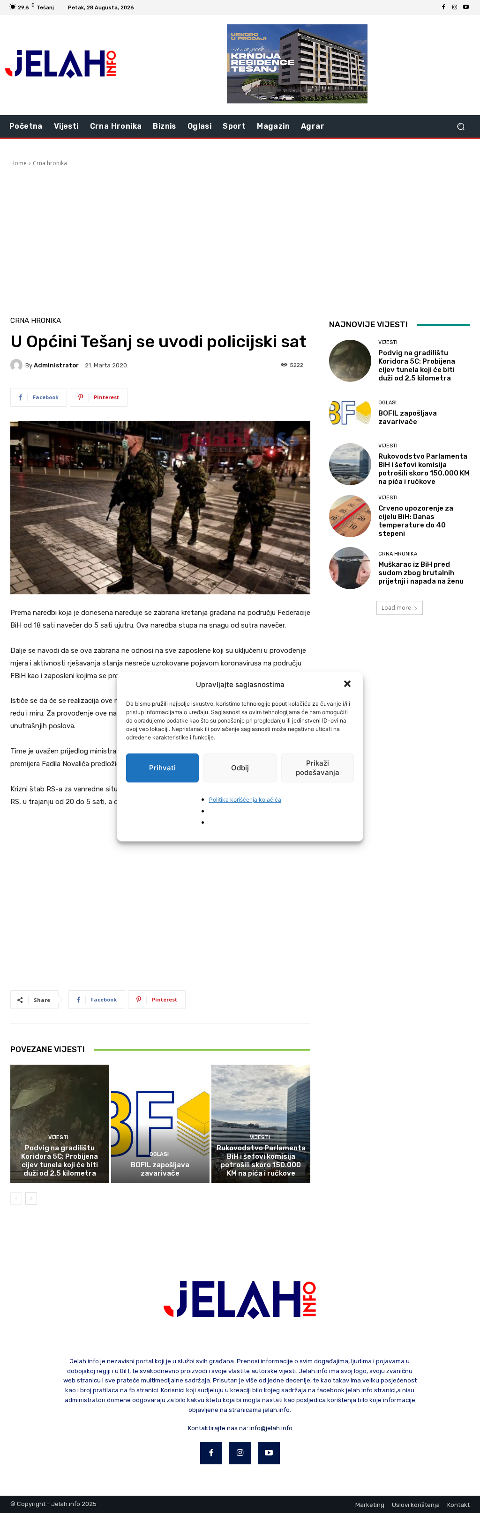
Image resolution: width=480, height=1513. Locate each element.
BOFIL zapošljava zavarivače (160, 1169)
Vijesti (58, 1137)
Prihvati (162, 767)
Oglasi (159, 1154)
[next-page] (31, 1198)
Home (18, 163)
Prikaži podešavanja (317, 768)
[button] (348, 684)
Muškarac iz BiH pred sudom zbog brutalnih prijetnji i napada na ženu (421, 572)
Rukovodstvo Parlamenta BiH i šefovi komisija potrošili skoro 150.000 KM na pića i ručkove (261, 1160)
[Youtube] (466, 7)
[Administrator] (17, 365)
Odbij (240, 767)
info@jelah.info (270, 1428)
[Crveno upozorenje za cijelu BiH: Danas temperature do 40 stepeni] (350, 516)
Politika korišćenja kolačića (245, 799)
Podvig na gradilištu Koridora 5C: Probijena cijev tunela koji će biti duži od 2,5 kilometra (59, 1160)
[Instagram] (454, 7)
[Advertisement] (240, 237)
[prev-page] (16, 1198)
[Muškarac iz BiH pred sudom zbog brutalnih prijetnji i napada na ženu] (350, 568)
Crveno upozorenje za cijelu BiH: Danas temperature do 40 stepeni (415, 521)
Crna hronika (50, 163)
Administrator (56, 365)
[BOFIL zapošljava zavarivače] (160, 1124)
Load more (396, 608)
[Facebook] (443, 7)
